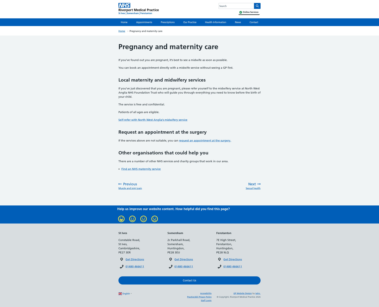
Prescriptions (168, 22)
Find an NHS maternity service (141, 169)
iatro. (258, 293)
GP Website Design (242, 293)
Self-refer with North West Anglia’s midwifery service (152, 120)
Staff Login (206, 300)
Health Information (215, 22)
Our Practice (189, 22)
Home (124, 22)
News (238, 22)
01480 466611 (135, 266)
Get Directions (135, 259)
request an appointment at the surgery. (205, 140)
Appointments (144, 22)
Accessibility (206, 293)
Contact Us (189, 280)
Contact (254, 22)
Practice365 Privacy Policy (199, 297)
